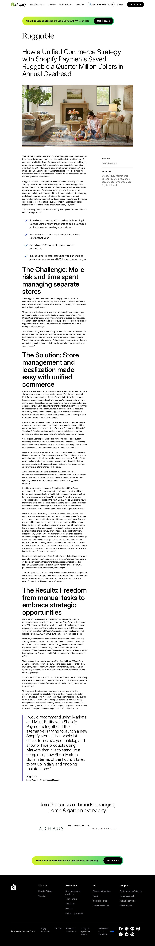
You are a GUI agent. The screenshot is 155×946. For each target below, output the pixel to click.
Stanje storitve (126, 905)
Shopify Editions (45, 891)
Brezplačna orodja (100, 901)
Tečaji (95, 896)
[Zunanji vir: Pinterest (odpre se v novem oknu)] (132, 934)
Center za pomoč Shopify (131, 891)
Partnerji (68, 908)
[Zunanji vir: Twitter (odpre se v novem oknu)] (126, 928)
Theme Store (71, 899)
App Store (69, 904)
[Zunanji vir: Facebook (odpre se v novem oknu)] (121, 928)
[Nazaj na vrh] (13, 887)
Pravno (58, 928)
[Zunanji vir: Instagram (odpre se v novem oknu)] (138, 928)
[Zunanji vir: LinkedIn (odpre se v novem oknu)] (126, 934)
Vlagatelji (42, 896)
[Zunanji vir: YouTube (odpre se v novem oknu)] (132, 928)
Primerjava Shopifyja (102, 891)
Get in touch (135, 4)
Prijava (120, 4)
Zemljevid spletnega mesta (85, 931)
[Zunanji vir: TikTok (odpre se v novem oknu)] (121, 934)
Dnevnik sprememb (101, 905)
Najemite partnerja (127, 901)
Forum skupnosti (127, 896)
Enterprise (79, 4)
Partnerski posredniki (74, 913)
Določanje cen (65, 4)
